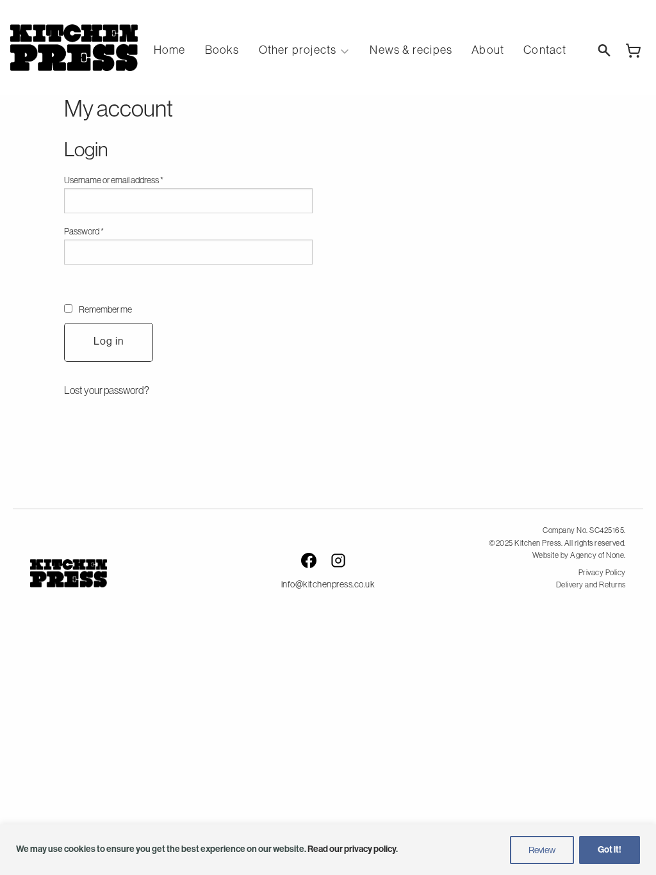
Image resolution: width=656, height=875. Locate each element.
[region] (328, 849)
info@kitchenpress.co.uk (328, 584)
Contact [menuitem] (544, 50)
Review (542, 850)
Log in (109, 341)
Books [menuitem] (222, 50)
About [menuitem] (488, 50)
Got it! (609, 849)
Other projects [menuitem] (298, 50)
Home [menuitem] (170, 50)
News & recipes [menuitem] (411, 50)
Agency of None (597, 555)
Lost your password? (106, 390)
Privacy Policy (602, 572)
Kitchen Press (74, 47)
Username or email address (129, 179)
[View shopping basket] (633, 50)
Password (99, 230)
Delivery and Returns (591, 584)
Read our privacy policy (352, 849)
